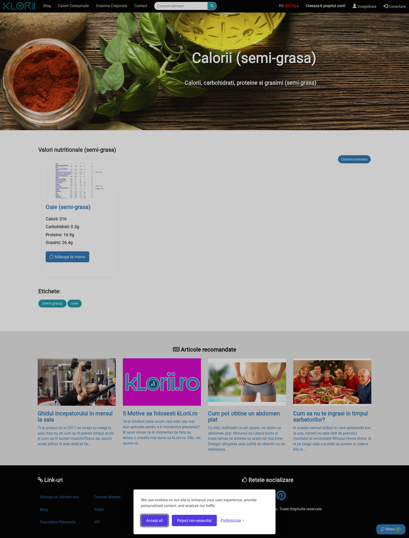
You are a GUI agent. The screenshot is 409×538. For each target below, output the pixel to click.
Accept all (154, 520)
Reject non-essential (194, 520)
